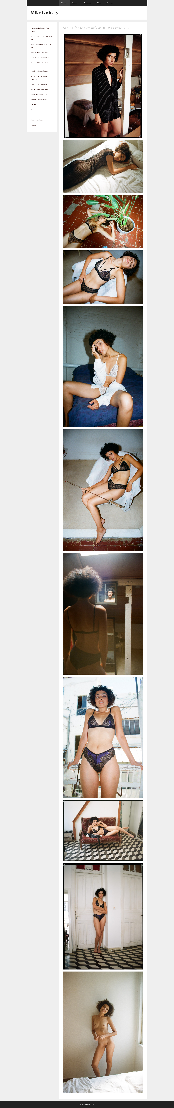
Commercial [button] (87, 3)
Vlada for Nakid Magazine (39, 84)
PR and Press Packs (37, 120)
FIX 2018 (34, 105)
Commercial (34, 110)
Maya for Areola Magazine (39, 53)
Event (32, 115)
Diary (99, 3)
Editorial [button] (63, 3)
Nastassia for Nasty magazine (40, 89)
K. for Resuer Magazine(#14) (40, 58)
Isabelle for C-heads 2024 (39, 94)
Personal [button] (74, 3)
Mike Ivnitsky (44, 13)
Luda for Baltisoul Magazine (40, 71)
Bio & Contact (109, 3)
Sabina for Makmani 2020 (39, 100)
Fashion (33, 125)
